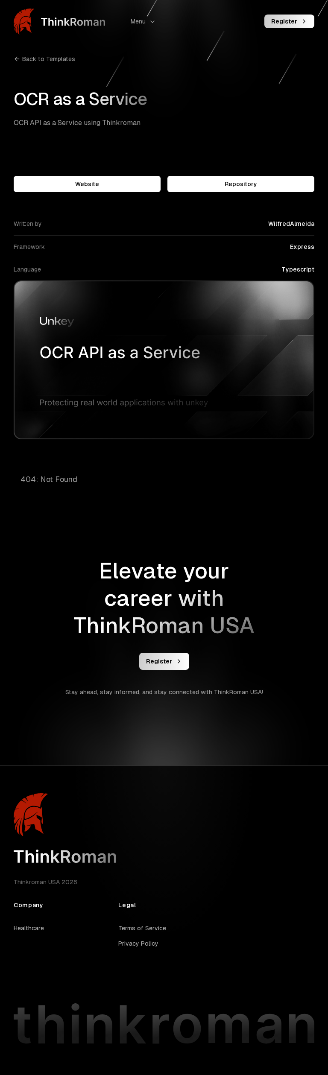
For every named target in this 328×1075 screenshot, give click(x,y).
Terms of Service (142, 928)
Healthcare (29, 928)
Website (87, 184)
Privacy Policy (138, 943)
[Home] (59, 21)
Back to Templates (48, 59)
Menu (138, 21)
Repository (241, 184)
